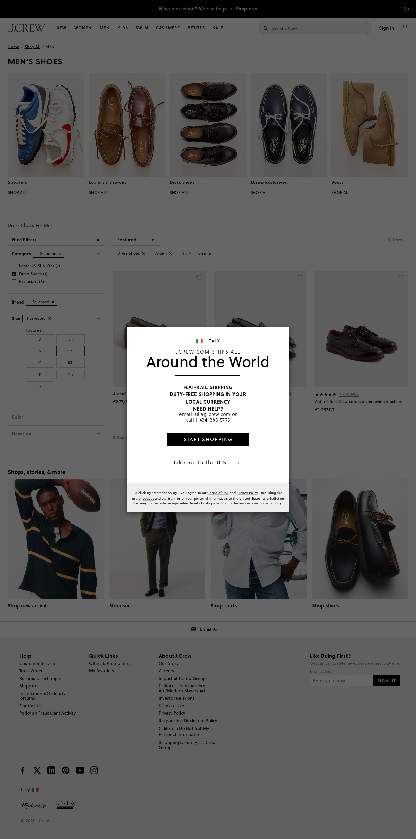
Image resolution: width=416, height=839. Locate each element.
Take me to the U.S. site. (208, 462)
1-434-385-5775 (212, 420)
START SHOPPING (208, 439)
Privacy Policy (247, 492)
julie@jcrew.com (212, 414)
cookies (148, 498)
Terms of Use (218, 492)
